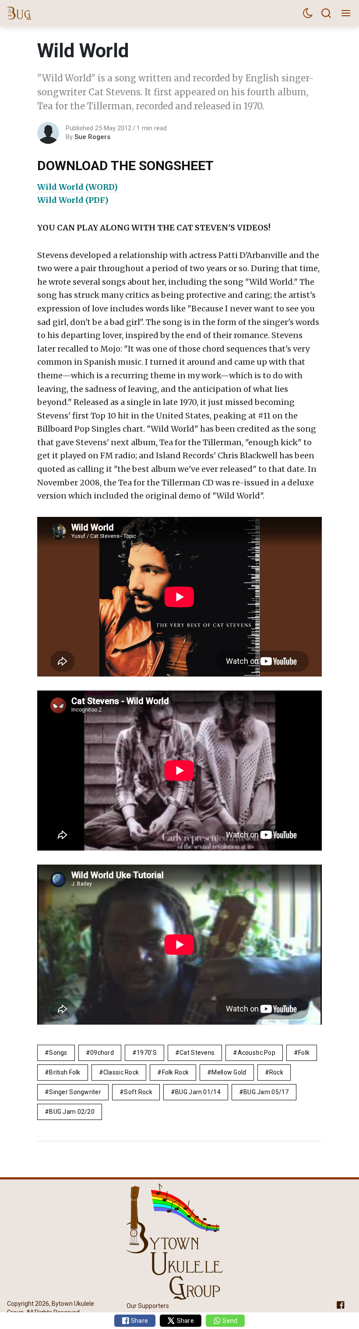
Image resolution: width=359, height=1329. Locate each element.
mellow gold (228, 1072)
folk (304, 1052)
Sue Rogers (92, 137)
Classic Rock (121, 1072)
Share (139, 1320)
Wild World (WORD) (77, 187)
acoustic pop (256, 1052)
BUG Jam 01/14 (198, 1091)
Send (229, 1320)
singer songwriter (75, 1091)
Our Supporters (148, 1305)
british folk (64, 1072)
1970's (147, 1052)
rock (276, 1072)
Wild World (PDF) (73, 200)
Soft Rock (138, 1091)
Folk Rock (175, 1072)
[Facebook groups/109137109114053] (340, 1304)
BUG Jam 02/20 (72, 1111)
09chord (102, 1052)
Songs (58, 1052)
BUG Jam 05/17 (266, 1091)
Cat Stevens (197, 1052)
